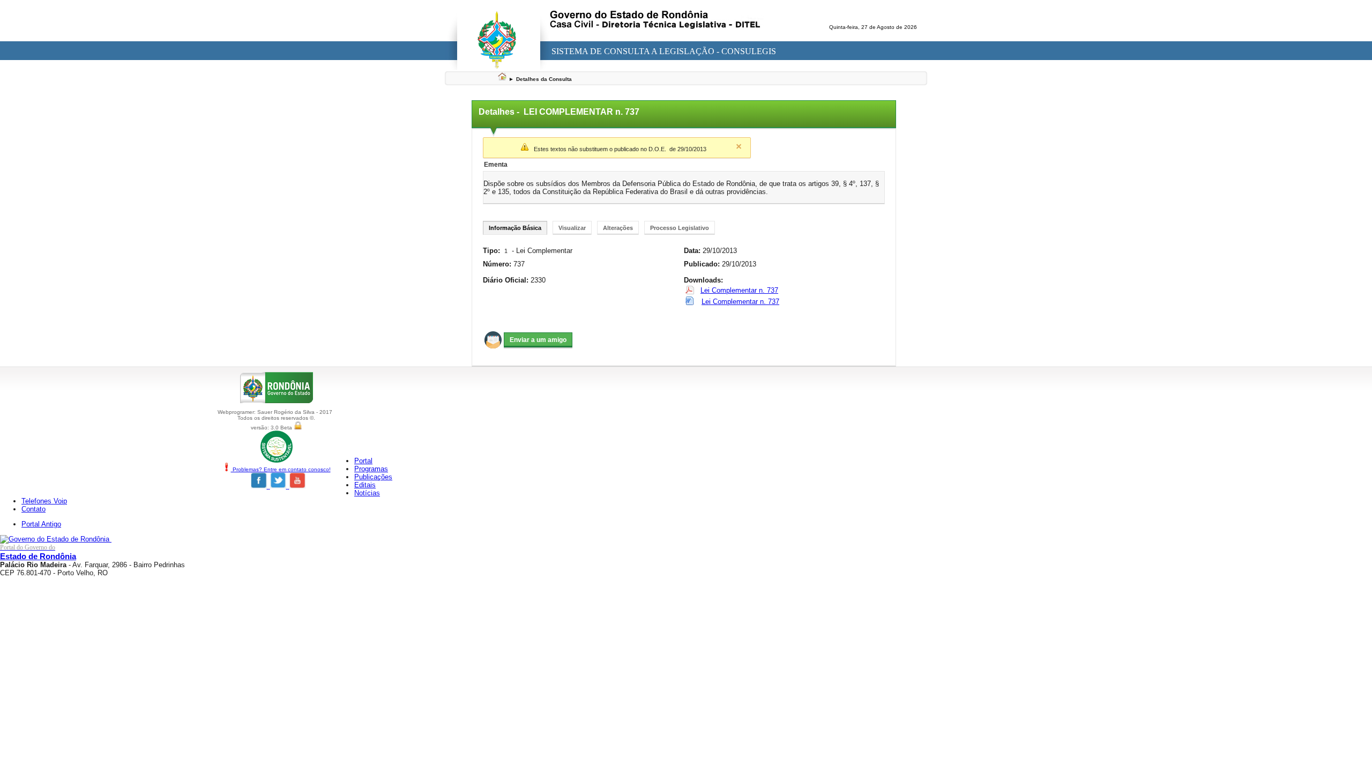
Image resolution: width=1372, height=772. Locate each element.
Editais (365, 485)
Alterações (618, 228)
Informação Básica (515, 228)
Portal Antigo (41, 524)
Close (738, 146)
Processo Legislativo (679, 228)
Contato (33, 509)
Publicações (373, 477)
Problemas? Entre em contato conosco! (281, 469)
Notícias (367, 493)
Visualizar (572, 228)
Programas (371, 469)
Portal (363, 461)
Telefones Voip (44, 501)
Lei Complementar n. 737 (739, 290)
